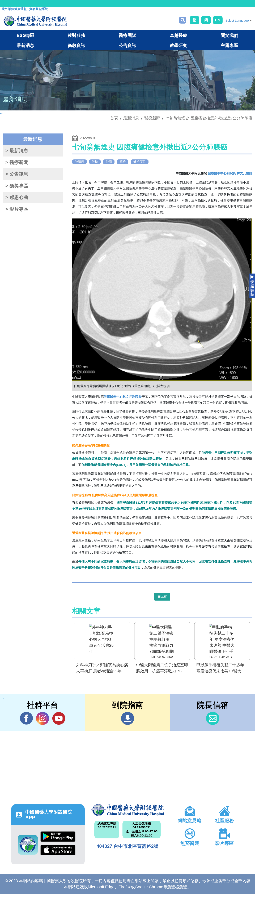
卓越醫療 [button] (178, 35)
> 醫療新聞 (16, 162)
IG (42, 718)
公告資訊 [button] (127, 45)
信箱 (212, 718)
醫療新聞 (152, 118)
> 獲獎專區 (16, 185)
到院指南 (127, 718)
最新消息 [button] (25, 45)
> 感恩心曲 (16, 197)
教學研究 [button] (178, 45)
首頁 (114, 118)
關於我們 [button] (229, 35)
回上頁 (162, 596)
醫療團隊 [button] (127, 35)
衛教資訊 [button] (76, 45)
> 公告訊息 (16, 174)
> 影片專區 (16, 209)
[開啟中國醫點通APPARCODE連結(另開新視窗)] (28, 845)
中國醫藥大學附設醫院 (127, 810)
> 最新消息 (16, 150)
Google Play (57, 838)
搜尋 (182, 20)
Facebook (26, 718)
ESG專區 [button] (26, 35)
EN (217, 20)
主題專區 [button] (229, 45)
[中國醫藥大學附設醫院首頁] (35, 21)
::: (4, 3)
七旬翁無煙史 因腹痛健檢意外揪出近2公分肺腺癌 (208, 118)
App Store (57, 851)
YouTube (58, 718)
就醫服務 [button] (76, 35)
